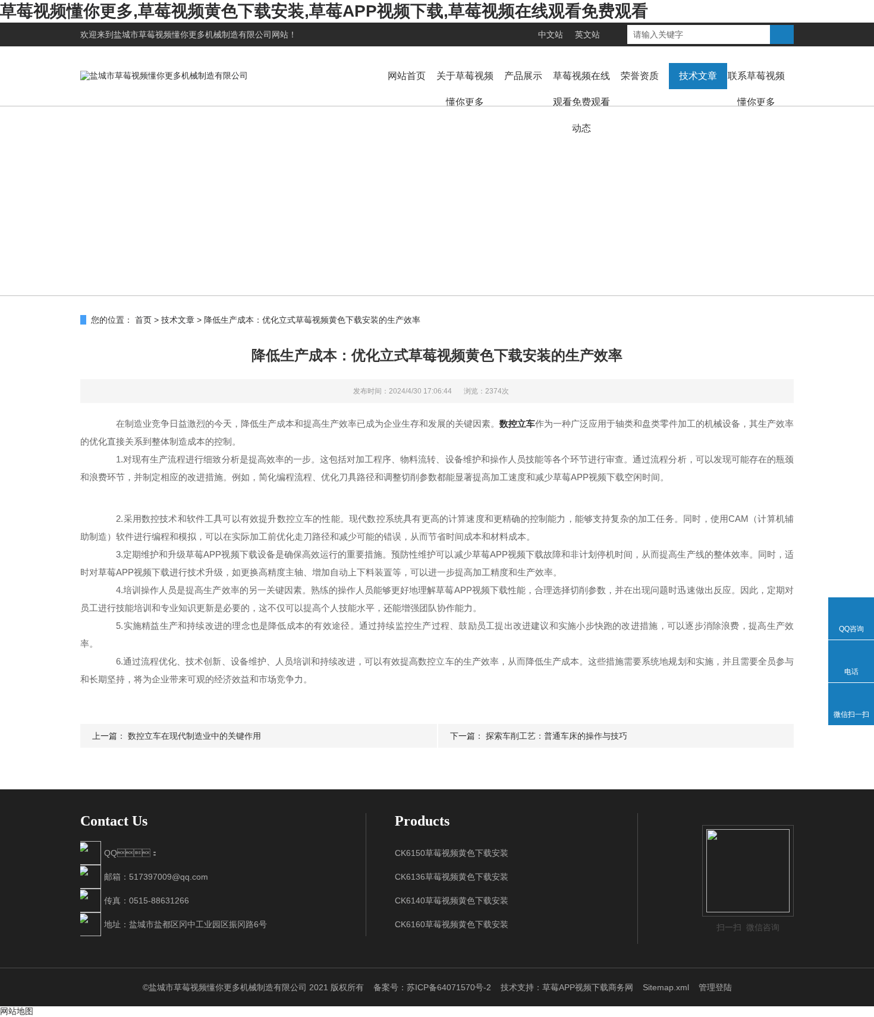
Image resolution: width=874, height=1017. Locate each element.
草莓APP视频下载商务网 (587, 987)
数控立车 (517, 423)
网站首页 (407, 76)
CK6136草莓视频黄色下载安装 (451, 876)
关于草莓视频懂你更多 (464, 89)
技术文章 (698, 76)
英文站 (587, 34)
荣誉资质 (640, 76)
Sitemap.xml (666, 987)
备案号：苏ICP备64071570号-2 (432, 987)
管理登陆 (715, 987)
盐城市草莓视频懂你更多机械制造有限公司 (193, 34)
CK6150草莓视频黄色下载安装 (451, 853)
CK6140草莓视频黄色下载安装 (451, 900)
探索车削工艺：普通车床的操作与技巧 (556, 736)
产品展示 (523, 76)
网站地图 (16, 1011)
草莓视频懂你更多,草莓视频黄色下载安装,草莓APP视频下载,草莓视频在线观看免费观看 (324, 11)
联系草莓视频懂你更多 (756, 89)
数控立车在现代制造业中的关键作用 (194, 736)
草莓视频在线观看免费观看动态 (581, 102)
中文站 (550, 34)
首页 (143, 320)
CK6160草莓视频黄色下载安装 (451, 924)
